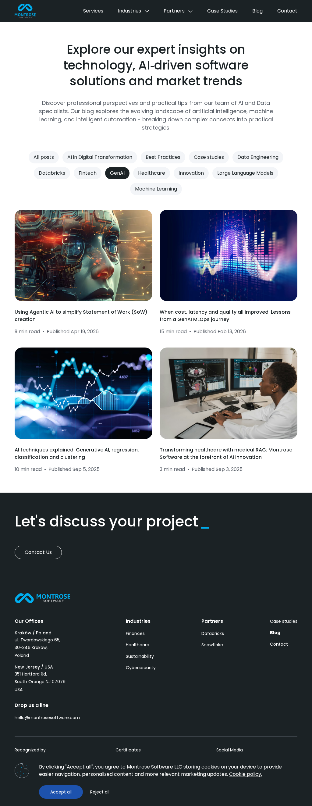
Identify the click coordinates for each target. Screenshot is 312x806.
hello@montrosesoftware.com (47, 718)
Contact (279, 644)
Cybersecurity (141, 668)
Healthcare (137, 645)
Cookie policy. (245, 774)
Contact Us (38, 552)
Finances (135, 633)
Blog (275, 632)
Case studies (283, 621)
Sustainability (140, 656)
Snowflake (212, 645)
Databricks (212, 633)
